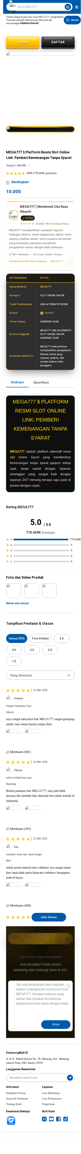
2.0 (50, 649)
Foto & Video (40, 638)
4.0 (14, 649)
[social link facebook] (58, 1119)
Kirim (55, 1024)
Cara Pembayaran (51, 1098)
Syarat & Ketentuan (17, 1098)
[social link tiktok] (65, 1119)
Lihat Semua (49, 917)
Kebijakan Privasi (16, 1093)
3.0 (32, 649)
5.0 (62, 638)
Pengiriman (48, 1104)
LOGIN (23, 42)
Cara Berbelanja (51, 1093)
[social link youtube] (51, 1119)
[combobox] (40, 675)
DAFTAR (58, 42)
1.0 (14, 661)
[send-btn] (70, 1078)
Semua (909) (17, 638)
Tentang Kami (14, 1104)
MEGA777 (57, 261)
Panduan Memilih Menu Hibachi (28, 261)
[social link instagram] (44, 1119)
